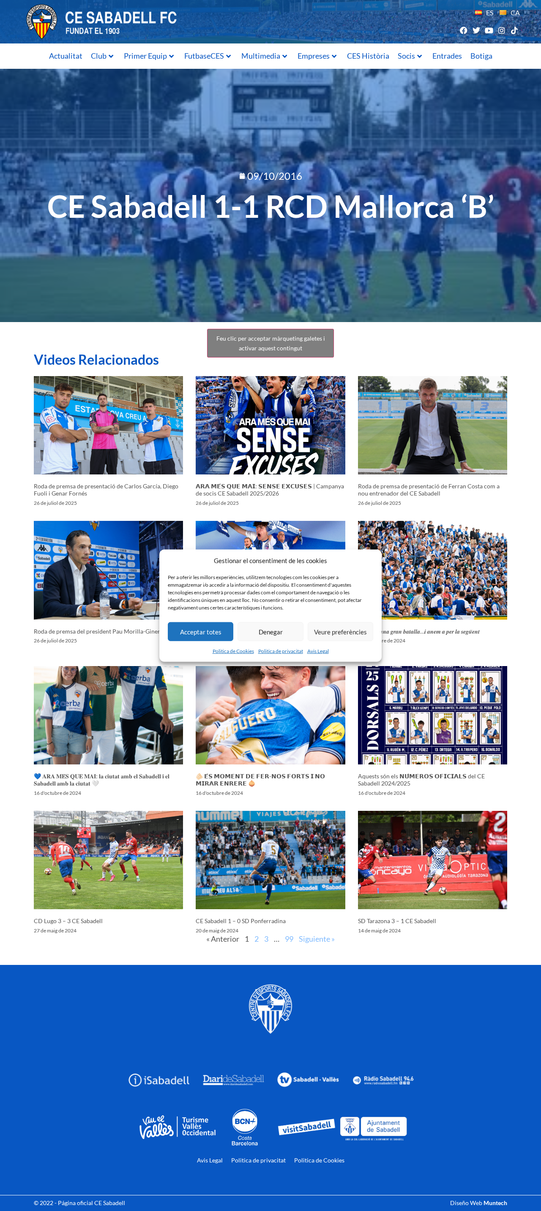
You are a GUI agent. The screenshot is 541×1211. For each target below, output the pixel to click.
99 (289, 938)
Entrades (447, 55)
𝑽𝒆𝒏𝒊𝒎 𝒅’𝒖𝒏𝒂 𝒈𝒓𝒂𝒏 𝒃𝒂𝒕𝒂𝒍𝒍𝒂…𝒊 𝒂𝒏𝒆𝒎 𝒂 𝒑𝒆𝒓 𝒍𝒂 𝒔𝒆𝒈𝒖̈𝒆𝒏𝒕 (419, 631)
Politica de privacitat (280, 651)
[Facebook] (463, 30)
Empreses (314, 55)
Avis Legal (318, 651)
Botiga (481, 55)
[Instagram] (502, 30)
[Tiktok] (514, 30)
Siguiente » (317, 938)
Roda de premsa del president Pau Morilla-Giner (97, 631)
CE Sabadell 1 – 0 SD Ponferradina (241, 920)
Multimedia (260, 55)
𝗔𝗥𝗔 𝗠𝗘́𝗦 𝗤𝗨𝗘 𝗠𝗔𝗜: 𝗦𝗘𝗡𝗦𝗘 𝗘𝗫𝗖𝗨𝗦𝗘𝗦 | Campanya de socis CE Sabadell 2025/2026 (270, 489)
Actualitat (65, 55)
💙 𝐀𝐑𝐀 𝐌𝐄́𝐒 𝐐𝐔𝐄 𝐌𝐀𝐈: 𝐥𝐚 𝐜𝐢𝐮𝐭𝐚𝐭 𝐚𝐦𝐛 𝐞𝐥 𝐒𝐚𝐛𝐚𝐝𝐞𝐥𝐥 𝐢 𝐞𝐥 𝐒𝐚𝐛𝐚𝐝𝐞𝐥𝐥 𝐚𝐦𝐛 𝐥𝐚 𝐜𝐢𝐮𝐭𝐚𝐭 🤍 (101, 779)
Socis (406, 55)
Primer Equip (145, 55)
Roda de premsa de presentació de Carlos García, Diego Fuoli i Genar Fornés (106, 489)
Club (99, 55)
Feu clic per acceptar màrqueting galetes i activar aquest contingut (270, 343)
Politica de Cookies (233, 651)
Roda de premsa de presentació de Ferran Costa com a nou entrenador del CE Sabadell (429, 489)
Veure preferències (340, 631)
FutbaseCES (204, 55)
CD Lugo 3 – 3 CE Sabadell (68, 920)
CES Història (368, 55)
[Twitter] (476, 30)
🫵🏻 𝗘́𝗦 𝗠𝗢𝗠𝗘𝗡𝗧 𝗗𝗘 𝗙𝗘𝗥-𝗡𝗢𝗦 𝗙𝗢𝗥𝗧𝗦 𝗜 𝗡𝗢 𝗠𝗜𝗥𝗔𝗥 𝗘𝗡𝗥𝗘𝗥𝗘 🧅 (260, 779)
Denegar (271, 631)
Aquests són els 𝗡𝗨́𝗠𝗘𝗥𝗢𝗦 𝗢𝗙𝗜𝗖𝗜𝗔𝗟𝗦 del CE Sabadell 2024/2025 (421, 779)
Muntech (495, 1202)
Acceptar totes (200, 631)
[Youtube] (489, 30)
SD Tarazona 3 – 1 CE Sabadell (397, 920)
